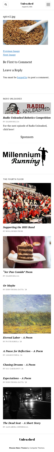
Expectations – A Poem (17, 378)
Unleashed (27, 3)
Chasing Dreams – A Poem (19, 364)
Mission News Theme (18, 448)
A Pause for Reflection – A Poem (23, 351)
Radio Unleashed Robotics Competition (27, 117)
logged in (22, 77)
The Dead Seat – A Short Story (21, 423)
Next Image (9, 54)
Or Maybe (9, 285)
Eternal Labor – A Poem (17, 337)
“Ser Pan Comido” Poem (17, 272)
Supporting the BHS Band (19, 227)
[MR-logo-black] (25, 165)
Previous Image (11, 51)
